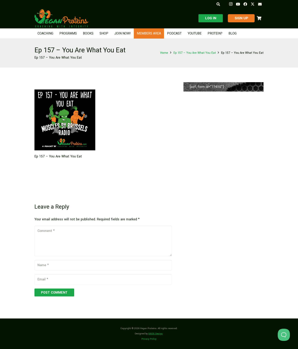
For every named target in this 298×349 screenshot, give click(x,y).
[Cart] (259, 18)
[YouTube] (238, 4)
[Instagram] (230, 4)
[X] (252, 4)
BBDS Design (155, 333)
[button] (218, 4)
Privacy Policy (149, 339)
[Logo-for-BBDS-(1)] (61, 18)
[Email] (260, 4)
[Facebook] (245, 4)
